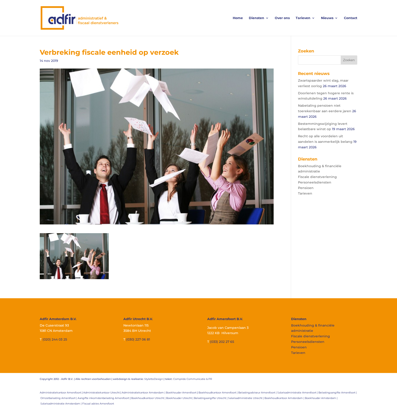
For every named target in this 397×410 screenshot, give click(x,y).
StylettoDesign (153, 379)
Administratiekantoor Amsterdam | (144, 392)
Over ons (282, 18)
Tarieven (303, 18)
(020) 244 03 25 (55, 339)
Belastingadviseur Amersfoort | (257, 392)
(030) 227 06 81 (138, 339)
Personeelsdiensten (314, 182)
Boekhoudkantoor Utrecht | (148, 398)
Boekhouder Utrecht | (180, 398)
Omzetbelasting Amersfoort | (59, 398)
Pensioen (306, 188)
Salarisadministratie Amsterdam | (61, 403)
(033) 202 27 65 (222, 342)
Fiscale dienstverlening (317, 177)
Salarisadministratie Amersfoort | (297, 392)
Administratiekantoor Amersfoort (60, 392)
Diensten (256, 18)
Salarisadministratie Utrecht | (246, 398)
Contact (350, 18)
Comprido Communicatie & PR (192, 379)
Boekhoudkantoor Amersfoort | (218, 392)
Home (238, 18)
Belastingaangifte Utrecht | (211, 398)
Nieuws (327, 18)
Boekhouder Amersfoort (181, 392)
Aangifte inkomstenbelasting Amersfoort (103, 398)
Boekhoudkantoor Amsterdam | (284, 398)
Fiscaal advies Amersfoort (98, 403)
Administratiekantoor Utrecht (101, 392)
